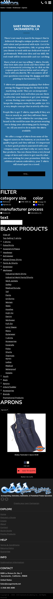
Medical (9, 365)
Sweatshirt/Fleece (11, 249)
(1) (42, 202)
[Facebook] (2, 499)
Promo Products (7, 534)
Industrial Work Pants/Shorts (19, 277)
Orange (40, 202)
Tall (7, 291)
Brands (6, 394)
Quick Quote (6, 530)
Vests (8, 305)
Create (8, 8)
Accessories (11, 341)
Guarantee (5, 551)
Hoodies (9, 309)
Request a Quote (8, 517)
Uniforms (10, 298)
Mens (8, 330)
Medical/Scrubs (13, 288)
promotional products (26, 84)
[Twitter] (6, 499)
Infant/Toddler (9, 387)
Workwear (16, 8)
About (3, 524)
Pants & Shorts (10, 263)
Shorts (9, 352)
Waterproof (11, 369)
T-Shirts (7, 242)
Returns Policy (7, 548)
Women (9, 302)
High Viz (9, 313)
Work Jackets (12, 281)
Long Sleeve (11, 327)
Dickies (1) (6, 213)
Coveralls (10, 345)
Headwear (7, 252)
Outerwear (8, 266)
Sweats (9, 373)
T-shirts (9, 338)
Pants (8, 295)
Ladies (8, 362)
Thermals (10, 355)
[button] (46, 2)
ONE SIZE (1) (26, 202)
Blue (39, 204)
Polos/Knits (8, 245)
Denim (9, 316)
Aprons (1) (7, 204)
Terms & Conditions (9, 545)
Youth (5, 376)
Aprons (6, 383)
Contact (4, 527)
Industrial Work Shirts (16, 273)
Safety (8, 284)
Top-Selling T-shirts (12, 238)
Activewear (8, 256)
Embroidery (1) (35, 213)
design (37, 76)
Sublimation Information (12, 562)
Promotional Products (13, 397)
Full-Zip (9, 323)
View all (6, 234)
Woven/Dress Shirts (12, 259)
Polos (8, 348)
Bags (5, 380)
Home (2, 8)
